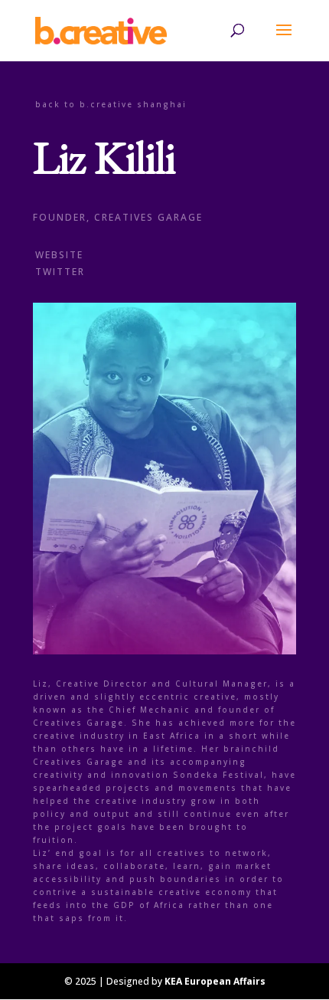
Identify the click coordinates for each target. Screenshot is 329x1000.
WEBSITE (59, 254)
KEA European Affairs (214, 981)
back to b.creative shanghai (111, 104)
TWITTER (60, 271)
